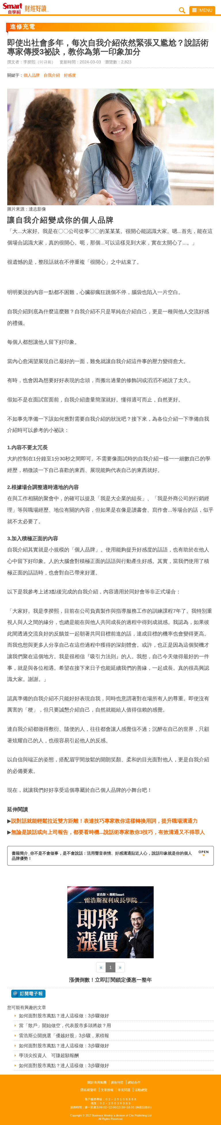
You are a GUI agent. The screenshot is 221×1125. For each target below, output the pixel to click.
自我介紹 (52, 75)
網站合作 (134, 1082)
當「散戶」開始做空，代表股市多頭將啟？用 (65, 1025)
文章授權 (107, 1090)
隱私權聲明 (88, 1090)
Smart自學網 (14, 8)
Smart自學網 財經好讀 (36, 8)
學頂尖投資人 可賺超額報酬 (49, 1055)
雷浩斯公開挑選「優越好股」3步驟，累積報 (64, 1035)
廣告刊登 (117, 1082)
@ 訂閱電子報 (28, 994)
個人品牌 (32, 75)
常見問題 (124, 1090)
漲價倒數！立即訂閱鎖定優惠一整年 (110, 980)
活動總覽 (141, 1090)
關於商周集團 (96, 1082)
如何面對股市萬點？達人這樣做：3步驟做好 (64, 1015)
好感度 (70, 75)
